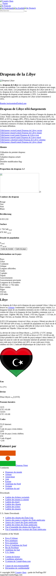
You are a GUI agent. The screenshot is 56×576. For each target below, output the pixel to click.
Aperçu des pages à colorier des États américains (25, 520)
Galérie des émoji (12, 502)
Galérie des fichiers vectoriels (17, 497)
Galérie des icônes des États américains (21, 525)
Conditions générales (13, 559)
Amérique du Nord (13, 484)
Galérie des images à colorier (17, 499)
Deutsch (32, 8)
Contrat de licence (12, 557)
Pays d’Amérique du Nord (16, 545)
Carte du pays (21, 249)
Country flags (20, 572)
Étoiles (19, 103)
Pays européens (11, 543)
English (21, 8)
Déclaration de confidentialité (17, 568)
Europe (8, 481)
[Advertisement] (28, 41)
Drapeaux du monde (13, 472)
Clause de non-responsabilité (17, 566)
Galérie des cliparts (13, 504)
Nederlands (9, 8)
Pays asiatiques (11, 540)
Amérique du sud (12, 488)
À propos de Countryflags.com (18, 561)
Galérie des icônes (12, 506)
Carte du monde (7, 249)
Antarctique (10, 477)
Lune (24, 103)
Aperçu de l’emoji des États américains (21, 522)
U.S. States (9, 552)
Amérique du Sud (12, 550)
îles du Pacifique (12, 547)
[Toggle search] (1, 4)
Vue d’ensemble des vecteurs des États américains (25, 529)
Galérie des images (13, 509)
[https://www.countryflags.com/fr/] (6, 1)
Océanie (8, 486)
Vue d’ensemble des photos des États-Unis (22, 527)
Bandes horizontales (8, 103)
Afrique (11, 307)
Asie (7, 479)
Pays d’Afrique (11, 538)
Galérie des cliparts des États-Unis (19, 518)
